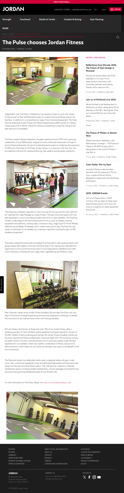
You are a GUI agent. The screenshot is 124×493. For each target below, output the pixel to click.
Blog (11, 34)
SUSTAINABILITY (86, 458)
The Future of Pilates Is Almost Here (101, 134)
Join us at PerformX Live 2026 (101, 99)
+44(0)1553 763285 (62, 9)
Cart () (117, 9)
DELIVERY (11, 449)
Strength (7, 19)
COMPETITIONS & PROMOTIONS (56, 464)
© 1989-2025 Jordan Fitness (18, 488)
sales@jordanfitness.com (82, 9)
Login (104, 10)
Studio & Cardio (47, 19)
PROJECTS (48, 458)
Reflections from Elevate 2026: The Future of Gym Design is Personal (101, 67)
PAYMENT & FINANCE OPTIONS (19, 461)
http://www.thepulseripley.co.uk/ (57, 382)
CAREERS (48, 461)
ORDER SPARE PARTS (15, 458)
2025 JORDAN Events (97, 193)
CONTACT (48, 455)
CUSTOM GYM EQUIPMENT (90, 452)
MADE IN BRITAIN (87, 455)
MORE (5, 28)
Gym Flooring (97, 19)
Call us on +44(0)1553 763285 (55, 476)
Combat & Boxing (73, 19)
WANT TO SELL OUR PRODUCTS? (56, 449)
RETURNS (11, 452)
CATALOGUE (85, 449)
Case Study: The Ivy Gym (98, 164)
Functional (25, 19)
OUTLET (83, 464)
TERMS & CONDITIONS (16, 464)
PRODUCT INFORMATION (90, 461)
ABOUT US (48, 452)
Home (4, 34)
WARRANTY (12, 455)
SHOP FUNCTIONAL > (62, 2)
